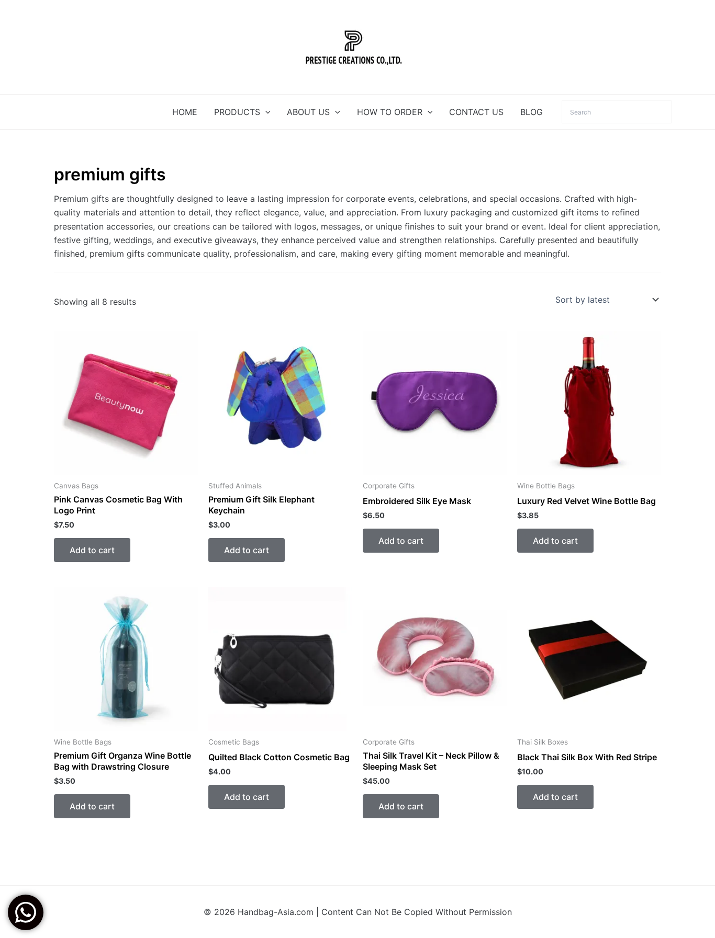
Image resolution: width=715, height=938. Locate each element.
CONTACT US (476, 112)
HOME (184, 112)
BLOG (531, 112)
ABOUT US (308, 112)
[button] (265, 112)
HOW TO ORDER (389, 112)
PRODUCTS (237, 112)
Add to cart (92, 550)
